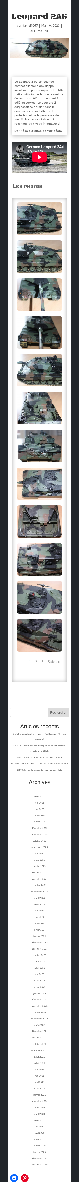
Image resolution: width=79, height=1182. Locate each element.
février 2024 (40, 930)
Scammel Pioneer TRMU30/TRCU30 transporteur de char (39, 763)
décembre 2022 (40, 999)
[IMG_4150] (39, 424)
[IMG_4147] (39, 311)
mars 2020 (39, 1139)
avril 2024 (40, 923)
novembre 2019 (40, 1164)
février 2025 (40, 866)
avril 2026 (40, 815)
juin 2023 (39, 974)
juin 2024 (39, 910)
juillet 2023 (39, 968)
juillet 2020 (39, 1120)
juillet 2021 (39, 1063)
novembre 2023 (40, 949)
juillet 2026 (39, 796)
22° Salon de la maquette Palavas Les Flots (39, 770)
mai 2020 (39, 1126)
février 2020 (40, 1146)
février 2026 (40, 821)
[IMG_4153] (39, 538)
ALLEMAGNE (39, 31)
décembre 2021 (40, 1031)
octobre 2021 (39, 1044)
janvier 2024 (39, 936)
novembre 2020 (40, 1101)
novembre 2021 (40, 1037)
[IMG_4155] (39, 613)
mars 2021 (39, 1088)
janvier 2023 (39, 993)
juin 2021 (39, 1069)
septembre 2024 (39, 891)
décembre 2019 (40, 1158)
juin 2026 (39, 803)
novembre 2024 (40, 879)
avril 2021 (40, 1082)
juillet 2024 (39, 904)
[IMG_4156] (39, 651)
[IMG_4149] (39, 386)
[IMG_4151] (39, 462)
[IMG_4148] (39, 349)
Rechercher (58, 712)
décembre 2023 (40, 942)
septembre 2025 (39, 847)
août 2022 (39, 1025)
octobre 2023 (39, 955)
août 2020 (39, 1114)
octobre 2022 (39, 1012)
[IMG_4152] (39, 500)
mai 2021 (39, 1076)
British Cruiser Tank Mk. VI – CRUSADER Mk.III (39, 757)
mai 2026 (39, 809)
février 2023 (40, 987)
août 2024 (39, 898)
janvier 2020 (39, 1152)
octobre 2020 (39, 1107)
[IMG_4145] (39, 235)
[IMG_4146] (39, 273)
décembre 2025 (40, 828)
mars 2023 (39, 980)
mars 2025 (39, 860)
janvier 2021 (39, 1095)
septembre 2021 (39, 1050)
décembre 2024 (40, 872)
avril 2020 (40, 1133)
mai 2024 (39, 917)
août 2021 (39, 1057)
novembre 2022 (40, 1006)
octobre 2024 (39, 885)
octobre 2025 (39, 841)
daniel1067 (30, 25)
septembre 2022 (39, 1018)
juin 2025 (39, 853)
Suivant (54, 661)
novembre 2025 (40, 834)
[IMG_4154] (39, 575)
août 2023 (39, 961)
